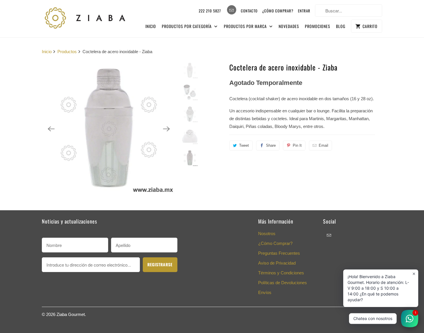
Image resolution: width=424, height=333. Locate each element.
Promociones (317, 26)
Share (271, 145)
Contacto (249, 11)
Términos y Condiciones (281, 272)
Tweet (244, 145)
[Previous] (51, 128)
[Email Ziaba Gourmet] (231, 9)
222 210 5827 (210, 11)
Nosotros (266, 233)
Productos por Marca (246, 26)
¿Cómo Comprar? (275, 243)
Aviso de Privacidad (277, 263)
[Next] (166, 128)
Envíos (264, 292)
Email (323, 145)
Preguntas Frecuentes (279, 253)
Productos (67, 51)
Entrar (304, 11)
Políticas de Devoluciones (282, 282)
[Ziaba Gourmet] (85, 16)
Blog (340, 26)
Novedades (289, 26)
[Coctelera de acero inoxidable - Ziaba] (109, 129)
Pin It (297, 145)
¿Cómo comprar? (277, 11)
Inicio (150, 26)
